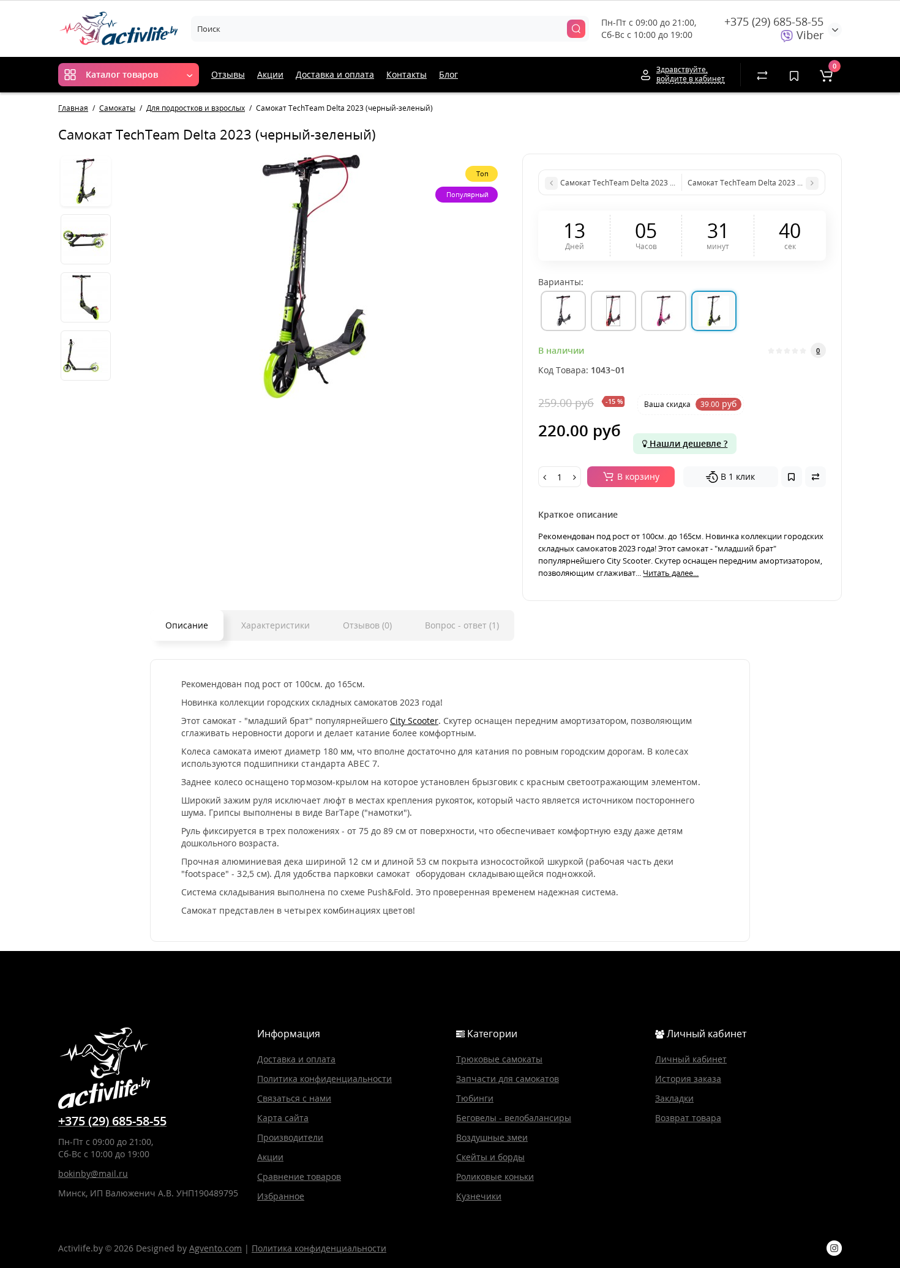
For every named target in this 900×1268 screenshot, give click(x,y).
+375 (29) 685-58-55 (773, 21)
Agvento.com (215, 1248)
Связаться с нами (294, 1098)
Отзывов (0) (367, 625)
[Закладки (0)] (794, 74)
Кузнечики (478, 1196)
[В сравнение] (815, 476)
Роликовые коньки (495, 1176)
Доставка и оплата (335, 74)
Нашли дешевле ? (687, 443)
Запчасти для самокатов (507, 1078)
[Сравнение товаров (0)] (762, 74)
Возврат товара (688, 1118)
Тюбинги (474, 1098)
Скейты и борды (490, 1157)
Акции (270, 74)
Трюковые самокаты (499, 1059)
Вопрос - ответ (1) (462, 625)
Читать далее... (671, 572)
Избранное (280, 1196)
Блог (448, 74)
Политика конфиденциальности (324, 1078)
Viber (808, 35)
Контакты (406, 74)
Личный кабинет (691, 1059)
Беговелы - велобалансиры (513, 1118)
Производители (290, 1137)
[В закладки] (791, 476)
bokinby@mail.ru (93, 1173)
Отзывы (228, 74)
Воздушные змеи (492, 1137)
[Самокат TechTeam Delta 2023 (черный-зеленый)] (313, 276)
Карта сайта (283, 1118)
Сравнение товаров (299, 1176)
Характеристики (275, 625)
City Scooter (414, 720)
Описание (186, 625)
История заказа (688, 1078)
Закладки (674, 1098)
